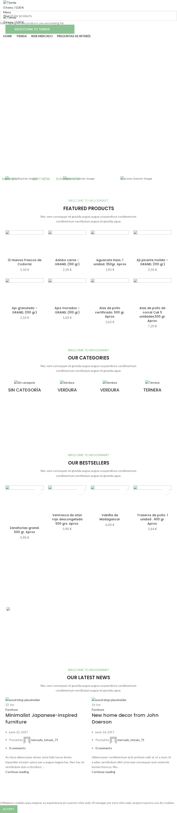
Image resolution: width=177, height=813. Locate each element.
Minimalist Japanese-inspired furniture (41, 718)
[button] (38, 491)
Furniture (11, 709)
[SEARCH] (171, 16)
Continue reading (17, 772)
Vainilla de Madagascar (110, 517)
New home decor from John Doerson (125, 718)
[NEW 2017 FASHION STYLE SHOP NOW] (146, 178)
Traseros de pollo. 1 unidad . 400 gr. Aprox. (152, 519)
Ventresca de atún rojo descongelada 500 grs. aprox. (67, 519)
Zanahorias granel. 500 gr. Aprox (25, 530)
